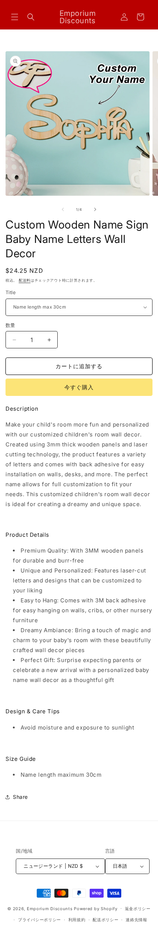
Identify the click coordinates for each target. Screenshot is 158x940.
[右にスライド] (95, 209)
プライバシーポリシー (39, 919)
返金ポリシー (138, 908)
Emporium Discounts (50, 908)
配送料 (24, 280)
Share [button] (20, 797)
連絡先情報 (136, 919)
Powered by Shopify (96, 908)
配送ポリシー (105, 919)
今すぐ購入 (79, 387)
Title (11, 292)
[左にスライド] (63, 209)
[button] (15, 17)
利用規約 (77, 919)
